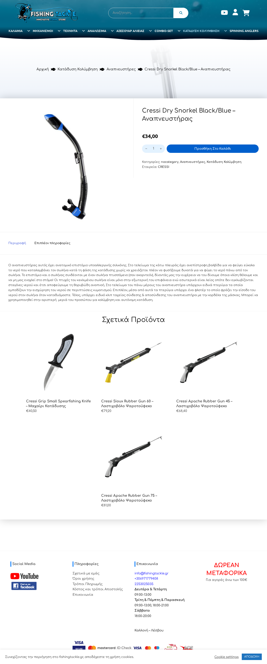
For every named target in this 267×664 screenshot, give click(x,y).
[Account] (235, 13)
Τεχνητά (70, 31)
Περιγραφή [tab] (17, 243)
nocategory (170, 161)
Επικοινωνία (83, 595)
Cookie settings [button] (226, 657)
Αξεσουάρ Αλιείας (130, 31)
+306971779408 (146, 578)
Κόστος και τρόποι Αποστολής (98, 589)
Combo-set (164, 31)
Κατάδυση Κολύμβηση (201, 31)
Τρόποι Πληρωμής (88, 584)
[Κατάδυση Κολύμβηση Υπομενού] (225, 30)
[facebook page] (24, 586)
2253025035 (144, 584)
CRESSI (163, 167)
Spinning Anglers (244, 31)
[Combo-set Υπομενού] (179, 30)
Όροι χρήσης (83, 578)
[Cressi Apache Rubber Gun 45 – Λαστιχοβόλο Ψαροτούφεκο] (208, 362)
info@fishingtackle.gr (152, 573)
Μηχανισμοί (43, 31)
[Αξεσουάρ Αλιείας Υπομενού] (150, 30)
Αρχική (43, 69)
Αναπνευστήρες (121, 69)
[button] (119, 112)
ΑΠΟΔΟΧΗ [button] (251, 656)
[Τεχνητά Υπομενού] (83, 30)
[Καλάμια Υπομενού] (28, 30)
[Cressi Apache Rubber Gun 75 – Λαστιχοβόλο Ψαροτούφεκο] (133, 456)
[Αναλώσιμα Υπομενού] (112, 30)
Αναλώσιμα (97, 31)
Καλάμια (16, 31)
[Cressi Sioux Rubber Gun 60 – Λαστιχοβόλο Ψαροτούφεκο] (133, 362)
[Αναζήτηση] (181, 13)
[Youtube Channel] (24, 576)
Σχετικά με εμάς (86, 573)
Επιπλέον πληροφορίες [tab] (52, 243)
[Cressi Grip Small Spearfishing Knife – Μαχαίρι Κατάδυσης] (58, 362)
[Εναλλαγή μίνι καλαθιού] (246, 13)
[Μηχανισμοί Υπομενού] (59, 30)
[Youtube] (224, 13)
